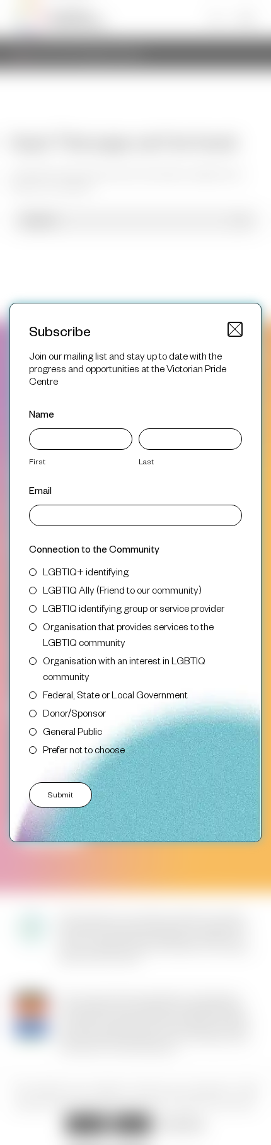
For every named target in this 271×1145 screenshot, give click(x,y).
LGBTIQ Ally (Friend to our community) (122, 590)
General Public (72, 731)
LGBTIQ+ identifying (86, 571)
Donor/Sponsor (74, 713)
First (37, 461)
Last (146, 461)
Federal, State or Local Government (115, 694)
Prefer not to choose (84, 749)
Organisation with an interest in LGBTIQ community (124, 668)
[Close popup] (235, 329)
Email (40, 490)
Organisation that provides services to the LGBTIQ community (128, 634)
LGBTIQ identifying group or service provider (133, 608)
